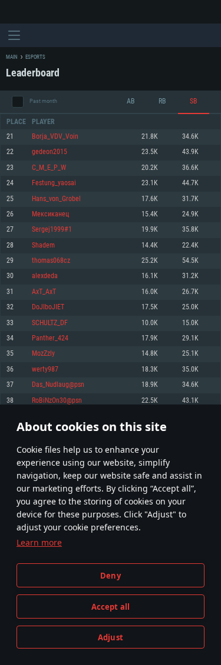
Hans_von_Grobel (56, 199)
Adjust (110, 637)
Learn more (39, 542)
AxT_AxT (44, 292)
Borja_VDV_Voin (55, 136)
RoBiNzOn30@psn (57, 400)
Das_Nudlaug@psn (58, 385)
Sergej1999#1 (52, 229)
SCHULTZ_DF (50, 323)
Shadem (43, 245)
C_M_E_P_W (49, 168)
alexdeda (45, 276)
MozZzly (43, 353)
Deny (110, 575)
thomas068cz (51, 261)
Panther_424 (50, 338)
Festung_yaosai (54, 183)
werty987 (45, 369)
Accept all (110, 606)
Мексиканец (50, 214)
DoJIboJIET (48, 307)
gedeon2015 (49, 152)
